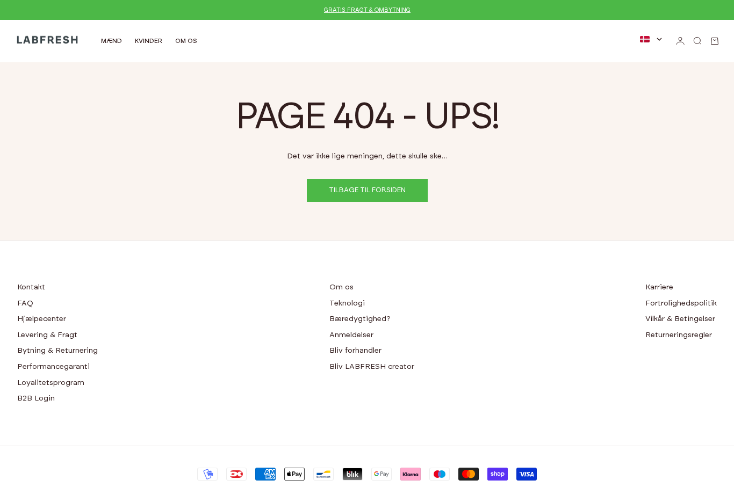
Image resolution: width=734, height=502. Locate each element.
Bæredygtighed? (360, 319)
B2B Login (36, 398)
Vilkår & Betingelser (680, 319)
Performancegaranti (53, 366)
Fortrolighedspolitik (681, 303)
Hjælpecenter (41, 319)
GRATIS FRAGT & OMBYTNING (367, 10)
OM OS (186, 41)
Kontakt (31, 287)
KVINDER (148, 41)
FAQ (25, 303)
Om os (341, 287)
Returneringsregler (678, 335)
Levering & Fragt (47, 335)
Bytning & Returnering (57, 350)
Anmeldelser (351, 335)
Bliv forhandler (355, 350)
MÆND (111, 41)
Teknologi (347, 303)
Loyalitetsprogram (50, 383)
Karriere (659, 287)
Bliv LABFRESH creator (371, 366)
